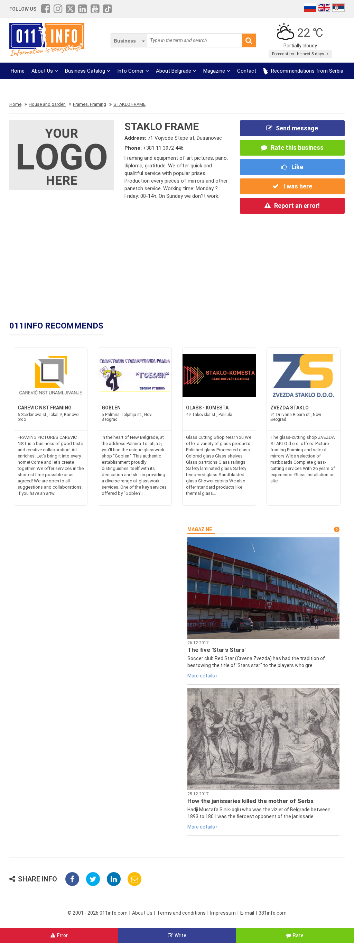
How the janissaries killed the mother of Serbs (250, 800)
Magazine (214, 71)
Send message (297, 128)
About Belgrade (173, 71)
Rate (298, 935)
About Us (42, 71)
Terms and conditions (181, 913)
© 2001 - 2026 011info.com (97, 913)
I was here (297, 186)
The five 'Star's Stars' (216, 649)
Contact (246, 71)
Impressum (223, 913)
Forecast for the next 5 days (298, 54)
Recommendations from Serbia (306, 71)
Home (18, 71)
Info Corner (130, 71)
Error (62, 935)
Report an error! (297, 205)
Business (125, 41)
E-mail (247, 913)
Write (180, 935)
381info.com (273, 913)
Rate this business (297, 147)
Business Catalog (85, 71)
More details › (202, 675)
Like (296, 166)
